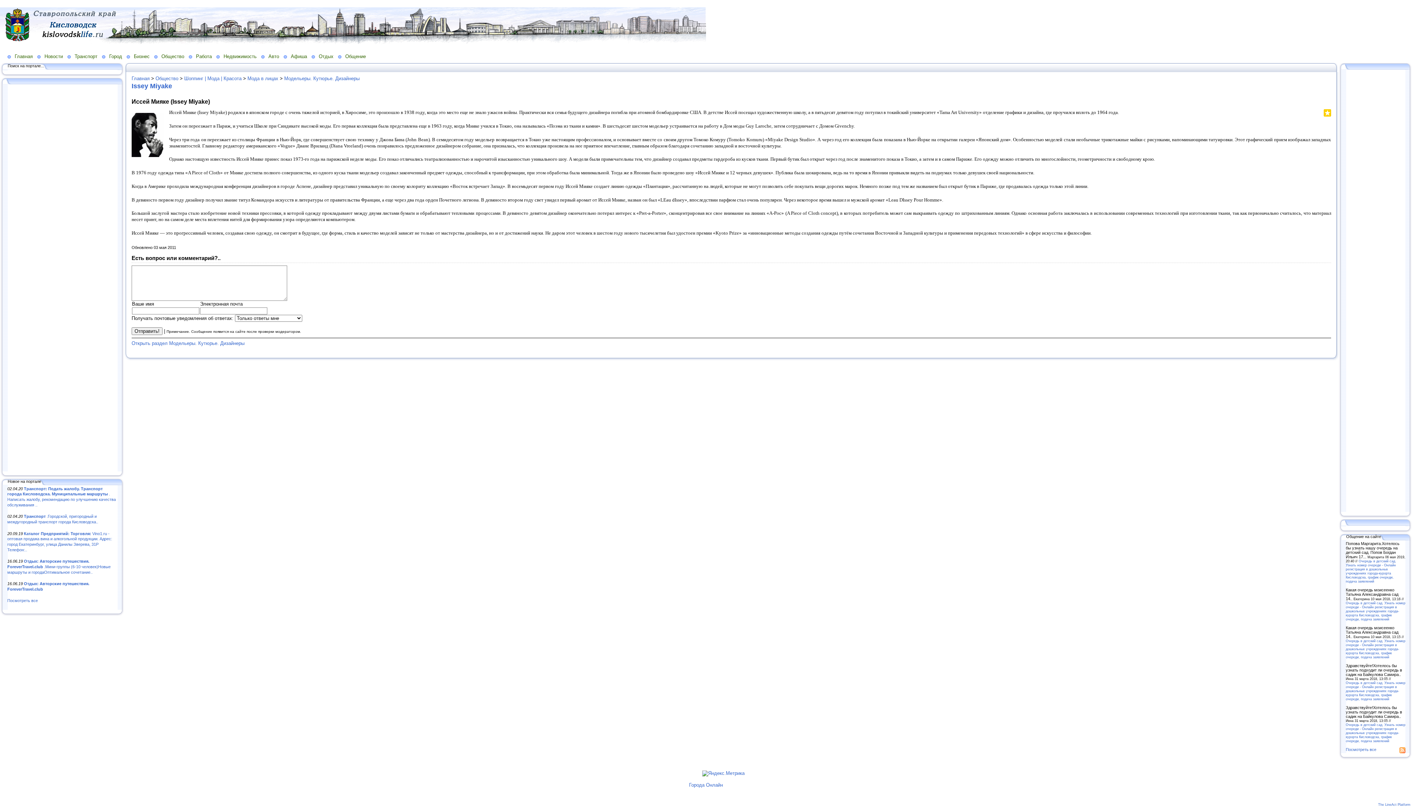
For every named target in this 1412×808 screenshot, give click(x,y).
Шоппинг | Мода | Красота (213, 78)
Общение (355, 56)
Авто (273, 56)
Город (115, 56)
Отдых (326, 56)
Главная (24, 56)
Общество (172, 56)
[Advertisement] (62, 278)
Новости (53, 56)
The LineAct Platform (1394, 805)
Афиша (299, 56)
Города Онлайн (706, 785)
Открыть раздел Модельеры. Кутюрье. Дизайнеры (188, 343)
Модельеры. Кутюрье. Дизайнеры (322, 78)
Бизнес (142, 56)
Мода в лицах (262, 78)
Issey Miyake (152, 86)
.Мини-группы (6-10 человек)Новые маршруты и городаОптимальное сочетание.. (59, 566)
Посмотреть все (22, 600)
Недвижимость (240, 56)
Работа (204, 56)
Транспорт (86, 56)
